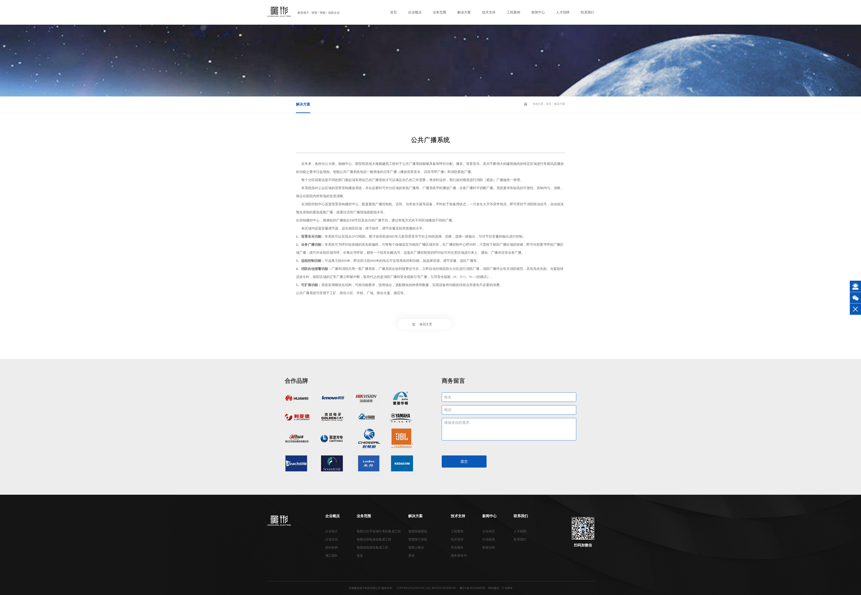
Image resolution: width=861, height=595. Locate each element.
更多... (361, 555)
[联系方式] (855, 286)
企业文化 (331, 539)
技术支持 (489, 12)
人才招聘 (563, 12)
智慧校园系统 (417, 531)
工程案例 (513, 12)
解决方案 (464, 12)
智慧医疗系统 (417, 539)
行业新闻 (488, 539)
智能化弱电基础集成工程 (374, 539)
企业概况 (415, 12)
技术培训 (457, 539)
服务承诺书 (459, 555)
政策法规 (488, 547)
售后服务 (457, 547)
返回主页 (426, 324)
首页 (393, 12)
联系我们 (587, 12)
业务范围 (439, 12)
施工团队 (331, 555)
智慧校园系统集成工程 (372, 547)
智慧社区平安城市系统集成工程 (379, 531)
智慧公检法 (416, 547)
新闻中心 (538, 12)
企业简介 (331, 531)
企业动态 (488, 531)
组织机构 (331, 547)
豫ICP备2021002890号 (472, 588)
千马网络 (507, 588)
